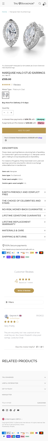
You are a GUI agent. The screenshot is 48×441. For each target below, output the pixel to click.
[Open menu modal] (3, 3)
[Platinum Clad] (5, 95)
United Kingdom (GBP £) (13, 419)
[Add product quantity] (11, 112)
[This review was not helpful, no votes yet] (41, 347)
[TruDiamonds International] (24, 3)
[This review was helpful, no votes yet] (37, 347)
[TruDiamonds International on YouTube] (18, 410)
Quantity (5, 108)
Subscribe (41, 403)
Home (4, 12)
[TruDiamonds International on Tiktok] (14, 410)
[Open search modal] (39, 3)
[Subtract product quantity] (4, 112)
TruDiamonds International (21, 422)
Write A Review (24, 290)
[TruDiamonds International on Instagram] (7, 410)
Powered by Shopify (8, 426)
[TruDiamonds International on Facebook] (3, 410)
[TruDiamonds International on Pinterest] (11, 410)
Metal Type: (13, 89)
